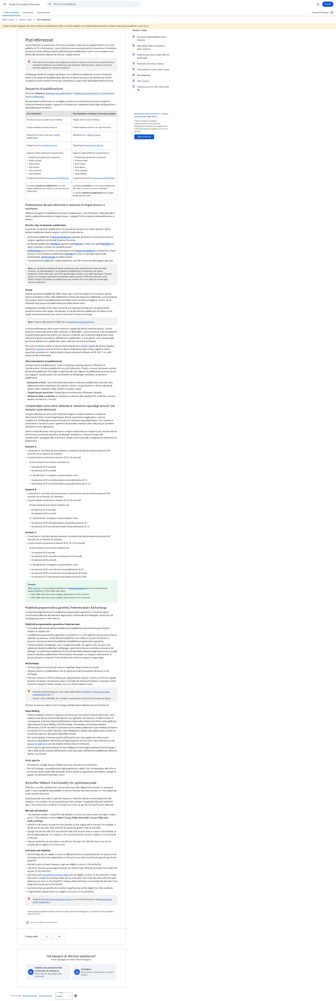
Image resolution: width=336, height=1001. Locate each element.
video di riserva (93, 135)
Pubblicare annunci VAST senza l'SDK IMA (153, 88)
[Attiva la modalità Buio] (76, 996)
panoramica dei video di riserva (59, 899)
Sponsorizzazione (61, 237)
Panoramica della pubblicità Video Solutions (151, 38)
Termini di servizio (45, 996)
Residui (79, 244)
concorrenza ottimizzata (58, 178)
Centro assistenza (11, 12)
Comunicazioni (43, 12)
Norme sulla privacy (30, 996)
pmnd (83, 346)
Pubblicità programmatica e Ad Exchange (93, 93)
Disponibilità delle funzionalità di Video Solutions (151, 47)
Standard (55, 244)
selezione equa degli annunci (81, 322)
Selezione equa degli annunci (59, 93)
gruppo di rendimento (37, 744)
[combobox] (97, 4)
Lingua (60, 993)
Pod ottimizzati (144, 75)
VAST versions (143, 81)
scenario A (37, 588)
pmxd (39, 349)
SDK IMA (86, 692)
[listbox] (64, 996)
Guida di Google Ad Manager (24, 4)
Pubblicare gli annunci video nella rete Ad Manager (153, 56)
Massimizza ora (144, 137)
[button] (5, 4)
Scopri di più (143, 26)
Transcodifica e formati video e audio (153, 69)
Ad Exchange (34, 250)
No (59, 937)
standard (69, 254)
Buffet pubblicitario (34, 96)
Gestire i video (140, 30)
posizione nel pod (49, 145)
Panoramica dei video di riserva (150, 64)
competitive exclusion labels (55, 875)
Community (28, 12)
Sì (47, 937)
